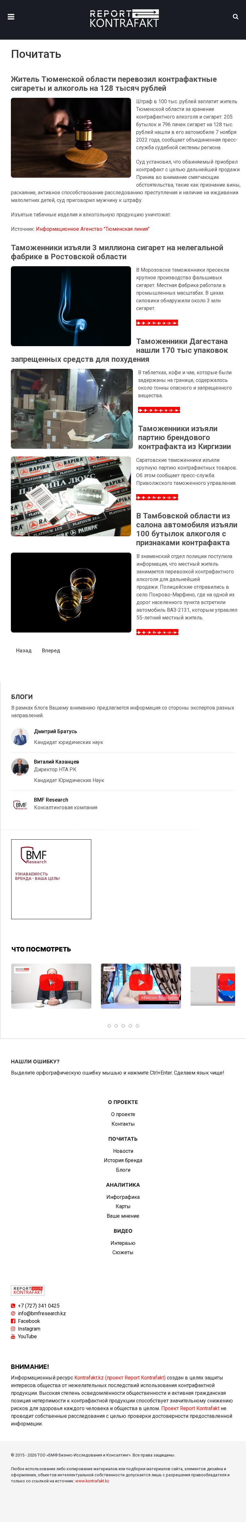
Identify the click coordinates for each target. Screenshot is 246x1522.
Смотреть (51, 982)
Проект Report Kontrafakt (190, 1408)
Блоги (123, 1170)
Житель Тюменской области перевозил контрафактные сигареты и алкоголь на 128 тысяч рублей (114, 84)
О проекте (123, 1114)
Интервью (123, 1243)
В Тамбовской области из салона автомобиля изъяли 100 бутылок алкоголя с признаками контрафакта (186, 529)
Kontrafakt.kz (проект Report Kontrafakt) (120, 1378)
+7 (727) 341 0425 (39, 1306)
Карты (123, 1206)
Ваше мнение (123, 1216)
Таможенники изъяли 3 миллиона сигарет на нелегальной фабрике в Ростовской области (117, 252)
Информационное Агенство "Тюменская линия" (93, 229)
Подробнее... (161, 323)
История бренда (123, 1160)
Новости (123, 1151)
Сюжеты (123, 1252)
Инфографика (123, 1197)
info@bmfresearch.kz (42, 1313)
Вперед (51, 651)
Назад (24, 651)
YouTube (27, 1336)
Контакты (123, 1124)
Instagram (29, 1329)
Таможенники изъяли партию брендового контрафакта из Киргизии (184, 437)
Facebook (29, 1321)
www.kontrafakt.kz (92, 1481)
